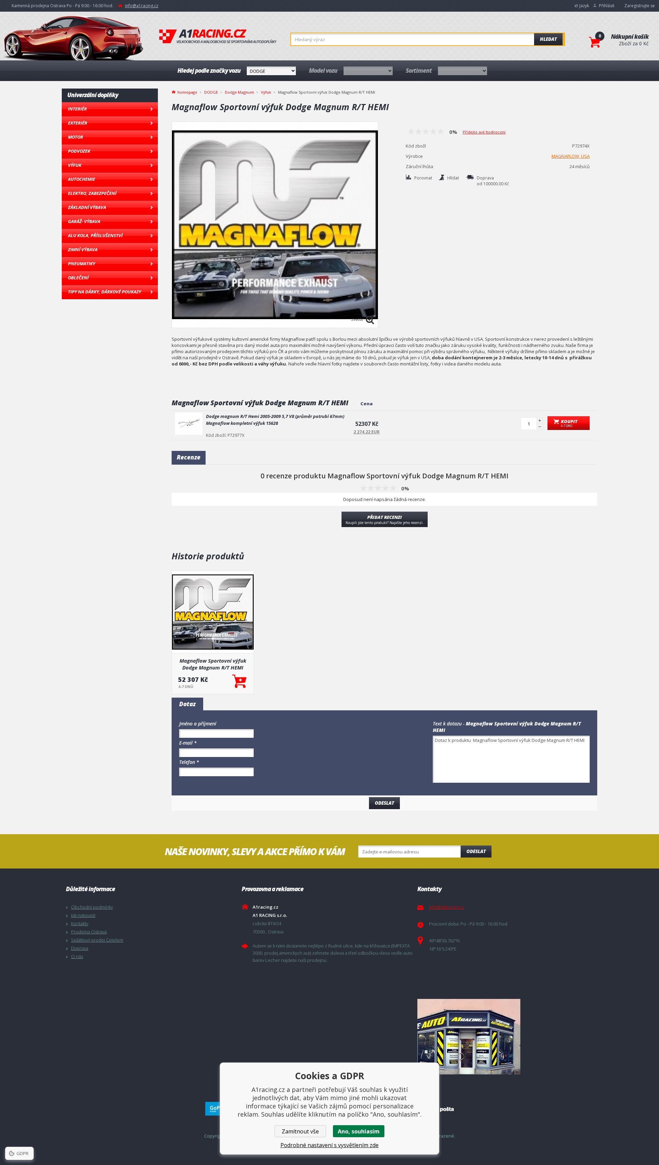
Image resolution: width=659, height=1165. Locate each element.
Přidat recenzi (385, 519)
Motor (75, 137)
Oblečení (78, 278)
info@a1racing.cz (141, 6)
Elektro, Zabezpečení (92, 193)
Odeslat (476, 851)
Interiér (77, 109)
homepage (187, 92)
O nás (77, 956)
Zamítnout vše (300, 1131)
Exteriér (77, 123)
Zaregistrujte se (639, 6)
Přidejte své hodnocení (484, 132)
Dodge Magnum (239, 92)
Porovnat (423, 178)
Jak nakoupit (83, 915)
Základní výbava (87, 207)
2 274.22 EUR (367, 432)
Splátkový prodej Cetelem (97, 940)
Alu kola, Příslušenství (95, 235)
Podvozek (79, 151)
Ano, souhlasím (359, 1131)
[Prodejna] (503, 1036)
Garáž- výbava (84, 221)
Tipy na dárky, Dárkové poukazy (104, 292)
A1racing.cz (218, 36)
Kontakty (79, 923)
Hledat (548, 39)
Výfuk (74, 165)
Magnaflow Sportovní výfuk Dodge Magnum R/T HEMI (213, 664)
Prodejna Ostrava (89, 932)
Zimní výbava (82, 249)
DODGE (211, 92)
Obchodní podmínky (92, 907)
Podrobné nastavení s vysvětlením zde (329, 1145)
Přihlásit (606, 6)
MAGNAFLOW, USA (571, 156)
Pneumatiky (81, 263)
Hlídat (453, 178)
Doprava (79, 948)
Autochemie (81, 179)
